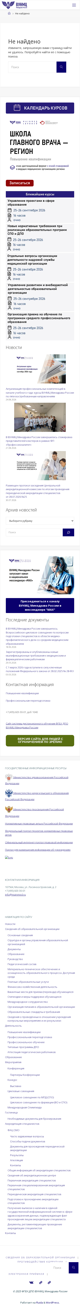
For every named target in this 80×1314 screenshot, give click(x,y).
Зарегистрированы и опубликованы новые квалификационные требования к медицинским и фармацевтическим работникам (36, 655)
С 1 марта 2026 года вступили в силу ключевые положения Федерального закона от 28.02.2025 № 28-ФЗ (40, 669)
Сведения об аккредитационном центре (32, 1175)
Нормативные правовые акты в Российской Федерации (39, 823)
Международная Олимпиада (25, 1107)
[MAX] (40, 1282)
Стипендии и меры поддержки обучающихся (34, 996)
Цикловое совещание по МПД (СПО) (32, 1097)
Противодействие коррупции (40, 1261)
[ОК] (49, 1282)
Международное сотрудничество (28, 1002)
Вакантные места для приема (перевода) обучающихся (40, 992)
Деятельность (13, 1025)
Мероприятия (13, 1062)
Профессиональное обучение (26, 1042)
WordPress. (53, 1302)
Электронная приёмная (26, 1273)
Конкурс (12, 1080)
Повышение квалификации (22, 693)
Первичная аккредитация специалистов (32, 1180)
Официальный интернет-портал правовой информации (39, 842)
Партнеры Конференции (25, 1075)
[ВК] (31, 1282)
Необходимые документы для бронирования (34, 1118)
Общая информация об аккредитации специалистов (39, 1170)
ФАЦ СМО (13, 1130)
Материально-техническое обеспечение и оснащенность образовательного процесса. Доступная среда (41, 972)
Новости (10, 924)
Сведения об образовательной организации (32, 929)
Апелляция (16, 1160)
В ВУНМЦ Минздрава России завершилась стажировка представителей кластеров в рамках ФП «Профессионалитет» (39, 440)
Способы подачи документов (27, 1141)
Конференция (16, 1068)
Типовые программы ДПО (23, 1047)
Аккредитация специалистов (22, 1123)
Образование (16, 954)
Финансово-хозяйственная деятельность (32, 987)
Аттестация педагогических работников (32, 1052)
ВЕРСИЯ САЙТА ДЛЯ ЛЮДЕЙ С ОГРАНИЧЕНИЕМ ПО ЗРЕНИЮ (40, 740)
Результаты (16, 1155)
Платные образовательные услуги (28, 982)
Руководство (15, 959)
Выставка (15, 1086)
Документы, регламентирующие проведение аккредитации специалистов (35, 1226)
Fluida (39, 1302)
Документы (14, 949)
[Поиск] (68, 532)
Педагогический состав (22, 964)
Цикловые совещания (21, 1091)
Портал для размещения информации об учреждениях (37, 849)
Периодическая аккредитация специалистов (34, 1194)
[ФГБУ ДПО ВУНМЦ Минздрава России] (14, 5)
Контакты (15, 1165)
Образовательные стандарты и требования (34, 1012)
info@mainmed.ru (15, 894)
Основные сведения (20, 935)
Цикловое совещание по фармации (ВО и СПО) (38, 1102)
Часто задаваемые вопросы (27, 1136)
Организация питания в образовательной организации (41, 1007)
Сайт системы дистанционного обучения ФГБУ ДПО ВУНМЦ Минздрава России (37, 725)
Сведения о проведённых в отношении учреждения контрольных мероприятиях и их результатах (39, 1018)
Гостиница (11, 1112)
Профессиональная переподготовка (28, 700)
